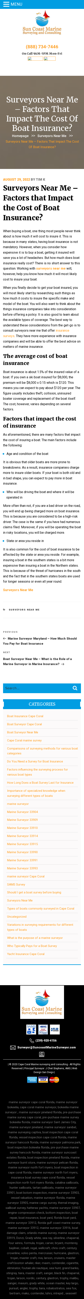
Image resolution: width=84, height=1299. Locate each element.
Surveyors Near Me (52, 136)
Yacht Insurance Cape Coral (25, 954)
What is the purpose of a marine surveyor (35, 938)
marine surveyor (18, 804)
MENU (16, 4)
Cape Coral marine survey (24, 740)
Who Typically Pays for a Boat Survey (32, 946)
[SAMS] (35, 59)
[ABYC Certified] (50, 59)
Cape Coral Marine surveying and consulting (43, 1064)
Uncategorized (17, 916)
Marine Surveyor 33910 (22, 828)
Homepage (20, 136)
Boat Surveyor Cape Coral (24, 724)
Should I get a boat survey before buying (34, 892)
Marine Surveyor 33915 (22, 844)
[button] (7, 4)
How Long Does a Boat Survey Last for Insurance (40, 782)
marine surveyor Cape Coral (25, 876)
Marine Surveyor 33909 (22, 820)
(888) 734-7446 (42, 46)
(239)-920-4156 (45, 1040)
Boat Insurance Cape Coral (25, 716)
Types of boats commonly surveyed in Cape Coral (40, 908)
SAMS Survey (16, 884)
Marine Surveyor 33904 (22, 812)
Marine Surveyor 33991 (22, 860)
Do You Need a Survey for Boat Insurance (35, 761)
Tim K (40, 179)
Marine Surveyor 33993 (22, 868)
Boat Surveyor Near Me (22, 732)
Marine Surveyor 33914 (22, 836)
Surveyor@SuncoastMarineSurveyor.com (46, 1047)
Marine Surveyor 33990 (22, 852)
